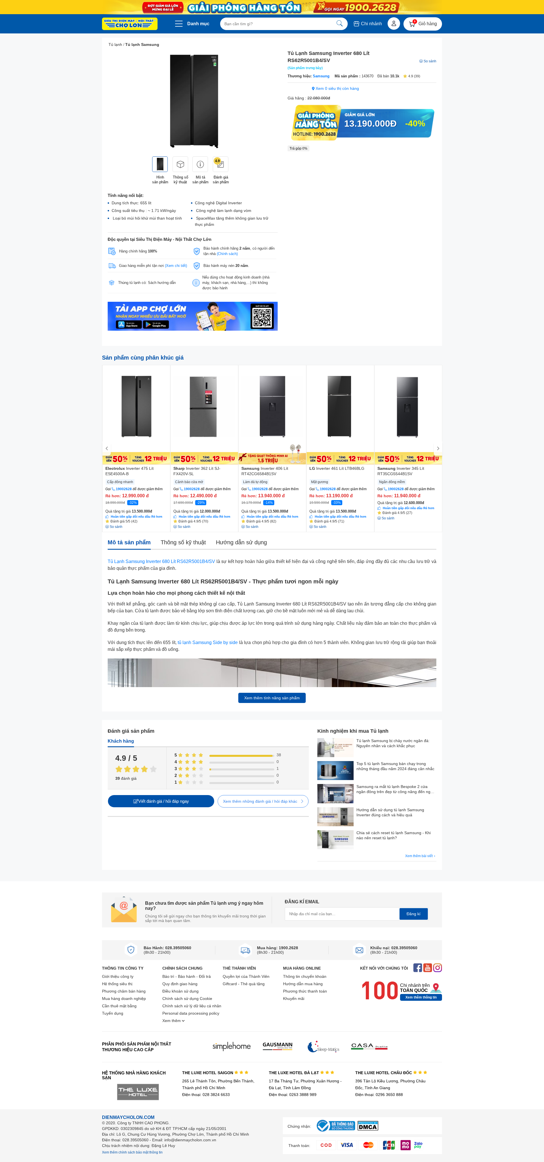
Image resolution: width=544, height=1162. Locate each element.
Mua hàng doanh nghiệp (124, 998)
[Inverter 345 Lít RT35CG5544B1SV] (408, 414)
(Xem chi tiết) (176, 266)
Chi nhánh (371, 23)
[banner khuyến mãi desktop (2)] (272, 7)
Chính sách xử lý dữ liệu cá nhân (191, 1006)
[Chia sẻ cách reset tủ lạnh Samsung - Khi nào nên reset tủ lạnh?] (335, 840)
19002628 (124, 489)
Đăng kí (413, 914)
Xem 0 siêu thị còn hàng (336, 88)
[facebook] (417, 968)
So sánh (430, 61)
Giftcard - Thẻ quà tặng (244, 984)
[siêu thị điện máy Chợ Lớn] (130, 24)
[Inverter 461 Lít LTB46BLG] (340, 414)
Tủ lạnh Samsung (142, 44)
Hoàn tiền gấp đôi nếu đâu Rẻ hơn (136, 516)
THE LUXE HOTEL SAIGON (208, 1072)
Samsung (321, 76)
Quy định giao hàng (179, 984)
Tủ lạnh (115, 44)
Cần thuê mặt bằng (119, 1006)
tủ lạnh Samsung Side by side (208, 642)
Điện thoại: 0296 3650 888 (379, 1094)
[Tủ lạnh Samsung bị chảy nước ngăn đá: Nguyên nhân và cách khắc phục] (335, 748)
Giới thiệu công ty (117, 976)
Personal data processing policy (190, 1013)
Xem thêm (172, 1020)
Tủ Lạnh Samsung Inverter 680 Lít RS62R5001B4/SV (161, 561)
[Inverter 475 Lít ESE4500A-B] (136, 414)
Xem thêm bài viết (419, 856)
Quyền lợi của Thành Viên (246, 976)
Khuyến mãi (293, 998)
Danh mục (198, 23)
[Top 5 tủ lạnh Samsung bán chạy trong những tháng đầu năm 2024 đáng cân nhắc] (335, 771)
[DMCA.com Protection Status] (368, 1129)
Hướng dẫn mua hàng (303, 984)
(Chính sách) (227, 254)
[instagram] (437, 968)
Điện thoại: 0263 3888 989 (292, 1094)
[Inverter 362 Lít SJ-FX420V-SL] (204, 414)
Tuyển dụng (112, 1013)
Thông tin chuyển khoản (304, 976)
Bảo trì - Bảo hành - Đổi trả (186, 976)
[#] (335, 1131)
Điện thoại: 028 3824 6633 (206, 1094)
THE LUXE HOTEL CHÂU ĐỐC (384, 1072)
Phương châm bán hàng (124, 991)
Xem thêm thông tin (421, 997)
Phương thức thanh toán (305, 991)
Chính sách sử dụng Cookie (187, 998)
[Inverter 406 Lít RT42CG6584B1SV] (272, 414)
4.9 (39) (414, 76)
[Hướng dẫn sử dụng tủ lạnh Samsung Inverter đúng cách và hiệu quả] (335, 817)
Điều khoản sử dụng (180, 991)
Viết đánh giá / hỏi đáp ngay (163, 801)
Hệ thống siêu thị (117, 984)
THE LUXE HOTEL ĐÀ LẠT (294, 1072)
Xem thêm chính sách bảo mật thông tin (132, 1152)
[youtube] (427, 968)
